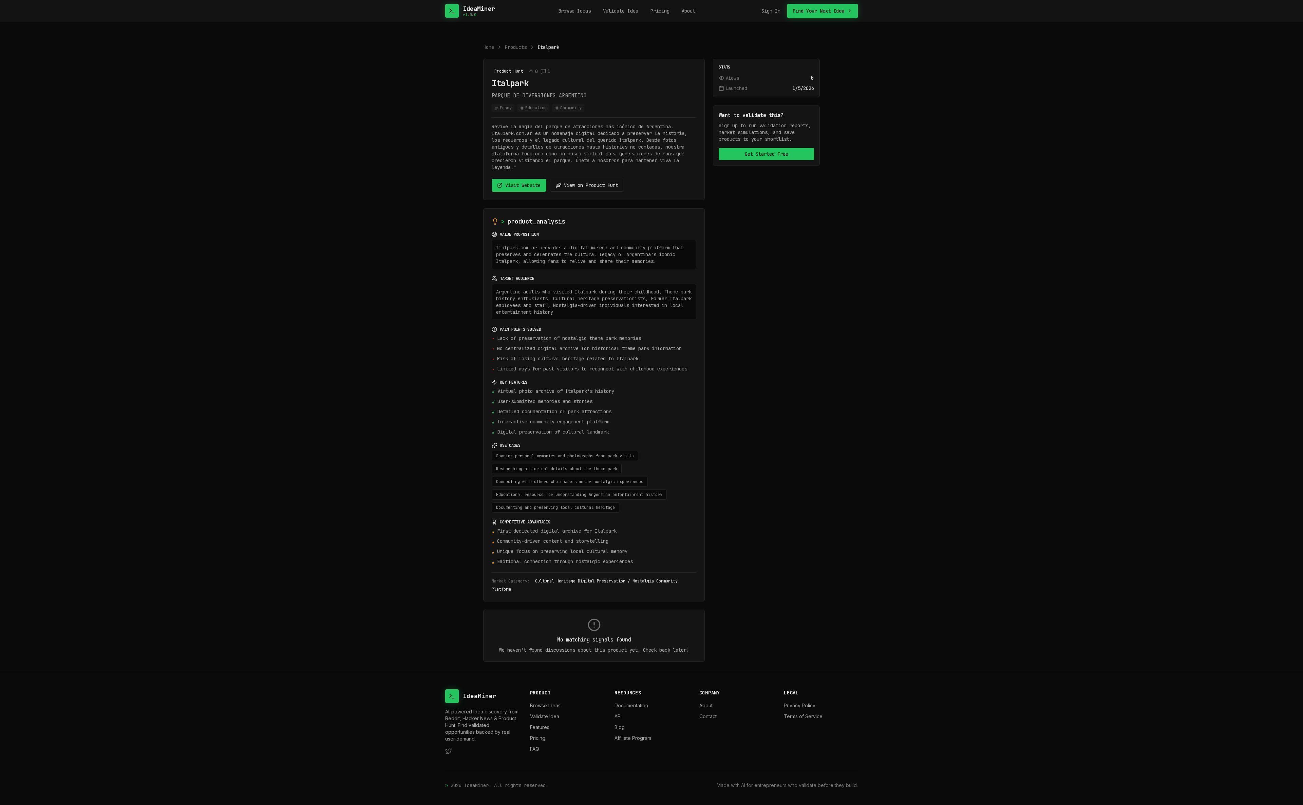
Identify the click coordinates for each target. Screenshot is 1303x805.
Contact (708, 716)
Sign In (770, 11)
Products (516, 47)
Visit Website (523, 185)
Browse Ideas (574, 11)
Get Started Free (766, 154)
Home (488, 47)
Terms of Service (803, 716)
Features (539, 727)
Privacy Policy (799, 705)
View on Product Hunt (591, 185)
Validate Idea (620, 11)
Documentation (631, 705)
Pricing (659, 11)
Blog (620, 727)
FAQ (534, 749)
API (618, 716)
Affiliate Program (633, 738)
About (688, 11)
